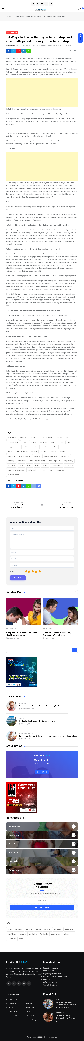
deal (67, 437)
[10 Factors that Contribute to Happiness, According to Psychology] (11, 736)
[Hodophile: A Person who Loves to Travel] (11, 721)
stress (21, 939)
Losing (10, 451)
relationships (55, 934)
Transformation (56, 465)
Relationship (22, 461)
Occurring (53, 451)
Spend (29, 465)
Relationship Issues (55, 461)
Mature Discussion (22, 451)
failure (53, 442)
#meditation (12, 437)
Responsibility (68, 461)
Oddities (62, 451)
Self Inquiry (11, 465)
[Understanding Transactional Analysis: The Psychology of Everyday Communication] (48, 1017)
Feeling (61, 442)
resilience (66, 934)
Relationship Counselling (37, 461)
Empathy (38, 929)
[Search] (78, 9)
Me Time (34, 451)
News (58, 999)
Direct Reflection (13, 442)
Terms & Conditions (50, 985)
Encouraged (43, 442)
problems (37, 456)
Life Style (22, 703)
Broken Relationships (46, 437)
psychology (33, 934)
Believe (33, 437)
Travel (21, 718)
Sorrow (21, 465)
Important (54, 447)
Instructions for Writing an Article (55, 976)
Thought (45, 465)
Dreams (33, 442)
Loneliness (58, 929)
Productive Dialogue (50, 456)
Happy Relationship (14, 447)
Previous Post (18, 502)
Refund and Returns (50, 982)
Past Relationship (24, 456)
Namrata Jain (13, 45)
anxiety (10, 929)
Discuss (24, 442)
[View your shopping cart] (81, 9)
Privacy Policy (48, 979)
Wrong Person (60, 470)
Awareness (60, 1013)
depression (19, 929)
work (50, 470)
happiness (47, 929)
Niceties (43, 451)
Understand (32, 470)
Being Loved (23, 437)
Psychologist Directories (52, 974)
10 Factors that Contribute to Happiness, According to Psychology (48, 736)
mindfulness (12, 934)
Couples (59, 437)
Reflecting (11, 461)
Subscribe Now (42, 908)
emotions (29, 929)
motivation (22, 934)
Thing (37, 465)
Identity (44, 447)
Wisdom (42, 470)
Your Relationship (13, 474)
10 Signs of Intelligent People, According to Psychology (43, 706)
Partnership (11, 456)
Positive (30, 733)
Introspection (65, 447)
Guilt (69, 442)
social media (12, 939)
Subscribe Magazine (50, 968)
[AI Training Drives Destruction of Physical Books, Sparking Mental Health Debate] (48, 1004)
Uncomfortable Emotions (16, 470)
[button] (72, 592)
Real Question (65, 456)
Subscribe (42, 772)
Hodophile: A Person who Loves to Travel (37, 721)
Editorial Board (48, 971)
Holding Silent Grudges (31, 447)
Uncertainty (69, 465)
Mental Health (69, 929)
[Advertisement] (42, 92)
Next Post (67, 502)
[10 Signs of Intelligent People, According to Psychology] (11, 706)
